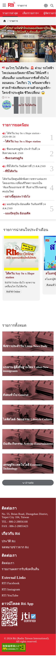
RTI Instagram (11, 589)
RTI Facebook (10, 583)
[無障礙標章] (28, 647)
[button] (16, 105)
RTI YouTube (10, 595)
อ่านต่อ (29, 482)
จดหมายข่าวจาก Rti (15, 547)
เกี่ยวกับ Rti (11, 534)
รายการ (13, 21)
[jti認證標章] (28, 618)
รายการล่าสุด (10, 13)
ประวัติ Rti (9, 541)
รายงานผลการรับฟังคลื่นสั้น (20, 569)
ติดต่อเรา (9, 508)
